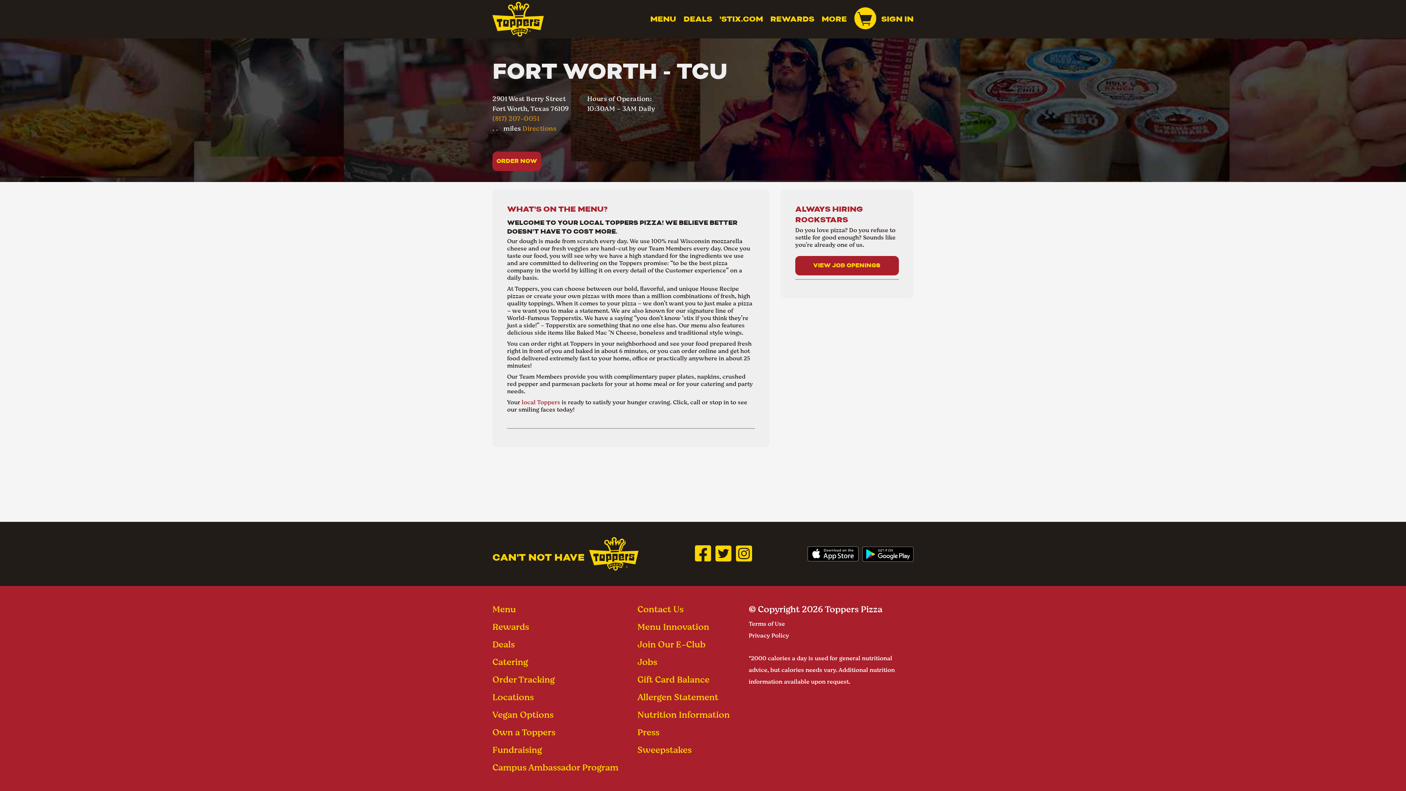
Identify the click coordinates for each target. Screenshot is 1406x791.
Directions (539, 128)
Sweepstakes (664, 749)
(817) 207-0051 (515, 118)
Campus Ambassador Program (555, 767)
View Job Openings (847, 265)
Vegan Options (523, 714)
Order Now (516, 161)
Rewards (792, 19)
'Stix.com (741, 19)
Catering (510, 662)
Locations (513, 697)
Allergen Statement (677, 697)
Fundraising (517, 749)
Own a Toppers (523, 732)
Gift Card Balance (673, 679)
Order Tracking (523, 679)
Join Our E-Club (671, 644)
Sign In (897, 19)
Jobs (647, 662)
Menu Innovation (673, 626)
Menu (663, 19)
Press (648, 732)
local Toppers (541, 402)
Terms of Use (767, 624)
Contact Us (660, 609)
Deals (698, 19)
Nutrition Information (683, 714)
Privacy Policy (769, 635)
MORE (834, 19)
